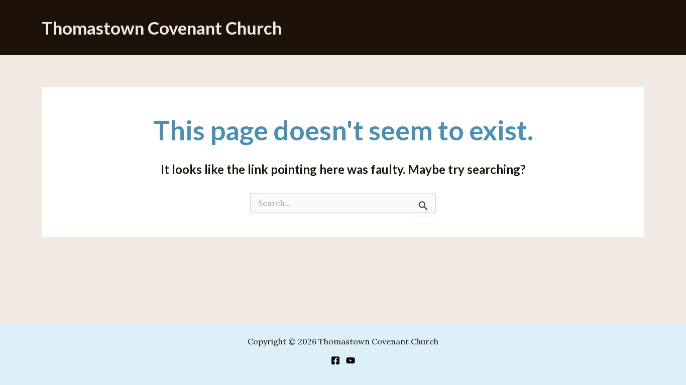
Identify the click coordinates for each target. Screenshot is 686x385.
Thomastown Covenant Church (162, 27)
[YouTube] (350, 360)
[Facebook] (335, 360)
